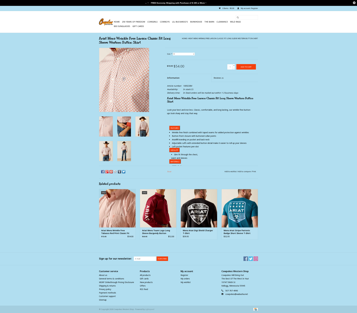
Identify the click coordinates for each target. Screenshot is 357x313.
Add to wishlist (231, 171)
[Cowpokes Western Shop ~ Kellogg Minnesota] (106, 21)
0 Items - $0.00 (228, 8)
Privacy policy (105, 289)
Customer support (107, 296)
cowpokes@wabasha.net (236, 294)
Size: (169, 54)
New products (146, 282)
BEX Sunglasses (122, 26)
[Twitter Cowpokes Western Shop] (251, 258)
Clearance (222, 21)
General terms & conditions (111, 278)
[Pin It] (111, 171)
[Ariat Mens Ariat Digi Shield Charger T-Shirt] (199, 208)
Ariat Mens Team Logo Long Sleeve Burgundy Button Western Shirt (156, 232)
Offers (143, 285)
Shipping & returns (107, 285)
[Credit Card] (255, 309)
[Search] (238, 17)
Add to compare (244, 171)
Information (173, 78)
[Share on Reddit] (115, 171)
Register (184, 275)
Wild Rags (235, 21)
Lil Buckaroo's (180, 21)
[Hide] (354, 3)
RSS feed (144, 289)
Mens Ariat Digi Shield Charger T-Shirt (198, 232)
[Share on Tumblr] (119, 171)
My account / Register (249, 8)
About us (103, 275)
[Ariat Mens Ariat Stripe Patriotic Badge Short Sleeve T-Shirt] (239, 208)
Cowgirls (152, 21)
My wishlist (186, 282)
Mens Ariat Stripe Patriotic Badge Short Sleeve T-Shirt (237, 232)
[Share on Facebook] (102, 171)
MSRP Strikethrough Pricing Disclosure (116, 282)
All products (145, 275)
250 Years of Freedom (133, 21)
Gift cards (138, 26)
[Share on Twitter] (123, 171)
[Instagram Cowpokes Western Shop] (256, 258)
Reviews (218, 78)
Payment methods (107, 292)
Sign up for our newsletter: (115, 258)
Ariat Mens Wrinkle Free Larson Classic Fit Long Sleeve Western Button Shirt (223, 38)
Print (254, 171)
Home (117, 21)
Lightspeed (149, 309)
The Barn (209, 21)
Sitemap (103, 299)
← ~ (147, 3)
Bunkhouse (196, 21)
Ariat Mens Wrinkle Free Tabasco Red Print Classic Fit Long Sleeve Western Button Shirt (115, 232)
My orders (185, 278)
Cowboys (165, 21)
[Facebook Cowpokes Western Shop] (245, 258)
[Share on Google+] (107, 171)
